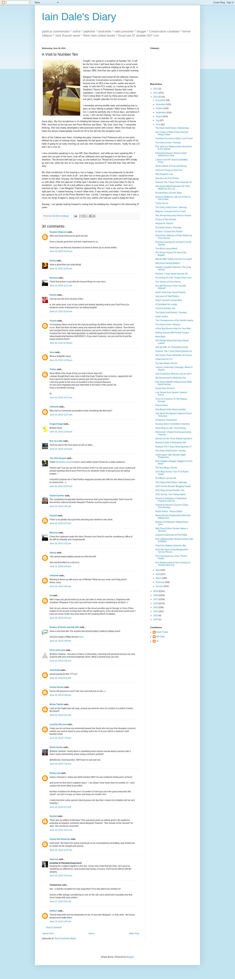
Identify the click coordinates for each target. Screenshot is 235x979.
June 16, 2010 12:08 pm (61, 343)
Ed (51, 595)
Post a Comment (54, 927)
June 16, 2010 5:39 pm (60, 641)
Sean (52, 352)
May (158, 570)
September (161, 112)
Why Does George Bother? (167, 263)
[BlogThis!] (84, 216)
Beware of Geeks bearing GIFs (64, 627)
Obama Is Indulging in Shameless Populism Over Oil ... (171, 499)
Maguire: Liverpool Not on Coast (170, 211)
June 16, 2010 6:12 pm (60, 678)
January (160, 586)
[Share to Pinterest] (94, 216)
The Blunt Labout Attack (166, 248)
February (160, 582)
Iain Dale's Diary (79, 16)
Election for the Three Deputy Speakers (173, 438)
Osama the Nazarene (60, 839)
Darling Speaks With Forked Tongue (172, 332)
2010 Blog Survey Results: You (169, 490)
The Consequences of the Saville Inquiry (174, 320)
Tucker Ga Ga (161, 203)
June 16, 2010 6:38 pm (60, 695)
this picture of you (64, 462)
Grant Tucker (162, 632)
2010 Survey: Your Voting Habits (170, 494)
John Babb (55, 670)
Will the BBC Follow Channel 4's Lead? (173, 259)
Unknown (54, 407)
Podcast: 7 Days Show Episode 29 (171, 274)
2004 (156, 611)
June (158, 124)
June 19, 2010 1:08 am (60, 921)
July (158, 120)
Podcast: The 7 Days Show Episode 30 (173, 182)
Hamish (53, 515)
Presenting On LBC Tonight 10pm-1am (173, 277)
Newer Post (48, 933)
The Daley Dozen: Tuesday (168, 142)
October (160, 108)
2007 (156, 599)
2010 (156, 97)
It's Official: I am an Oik (165, 478)
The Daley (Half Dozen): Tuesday (170, 312)
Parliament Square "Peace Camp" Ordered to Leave (171, 154)
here (81, 637)
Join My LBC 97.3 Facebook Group (171, 347)
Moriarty (54, 278)
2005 (156, 607)
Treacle (53, 321)
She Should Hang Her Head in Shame (173, 215)
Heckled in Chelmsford (166, 420)
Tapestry (54, 859)
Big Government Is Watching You (170, 378)
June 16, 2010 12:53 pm (61, 486)
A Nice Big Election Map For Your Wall (173, 328)
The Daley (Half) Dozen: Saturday (171, 207)
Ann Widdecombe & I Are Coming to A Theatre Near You (172, 563)
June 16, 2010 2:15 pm (60, 523)
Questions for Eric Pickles (167, 178)
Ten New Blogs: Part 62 (166, 468)
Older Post (134, 933)
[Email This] (81, 216)
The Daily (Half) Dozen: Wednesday (172, 128)
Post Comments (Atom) (65, 938)
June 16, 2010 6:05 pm (60, 661)
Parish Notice (161, 405)
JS (157, 641)
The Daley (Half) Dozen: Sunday (170, 450)
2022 (156, 89)
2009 (156, 591)
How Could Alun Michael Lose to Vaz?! (173, 374)
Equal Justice (161, 316)
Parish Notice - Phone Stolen (168, 511)
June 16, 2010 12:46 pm (61, 431)
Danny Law (55, 773)
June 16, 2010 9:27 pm (60, 807)
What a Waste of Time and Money (171, 166)
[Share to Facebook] (90, 216)
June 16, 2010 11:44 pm (61, 875)
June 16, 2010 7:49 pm (60, 764)
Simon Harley (56, 747)
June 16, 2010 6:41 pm (60, 715)
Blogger (130, 957)
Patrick (53, 295)
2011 (156, 93)
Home (91, 933)
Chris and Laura (57, 650)
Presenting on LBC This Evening (170, 428)
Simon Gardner (57, 495)
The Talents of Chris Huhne (168, 282)
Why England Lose (164, 174)
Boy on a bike (56, 441)
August (159, 116)
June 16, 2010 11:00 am (61, 268)
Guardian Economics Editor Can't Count (174, 138)
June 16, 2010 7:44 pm (60, 738)
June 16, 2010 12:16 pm (61, 360)
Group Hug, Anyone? (165, 388)
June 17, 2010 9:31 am (60, 901)
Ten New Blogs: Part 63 (166, 363)
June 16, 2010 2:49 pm (60, 566)
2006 (156, 603)
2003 (156, 615)
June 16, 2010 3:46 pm (60, 586)
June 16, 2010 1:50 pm (60, 506)
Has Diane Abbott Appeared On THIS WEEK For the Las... (172, 187)
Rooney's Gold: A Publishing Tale (170, 442)
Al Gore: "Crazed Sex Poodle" (169, 231)
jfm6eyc (53, 911)
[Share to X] (87, 216)
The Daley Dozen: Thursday (168, 227)
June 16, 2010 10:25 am (61, 251)
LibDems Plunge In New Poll (168, 170)
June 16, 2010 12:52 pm (61, 449)
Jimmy (53, 552)
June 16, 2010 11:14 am (61, 285)
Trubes (53, 369)
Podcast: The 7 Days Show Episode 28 (173, 351)
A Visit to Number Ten (165, 308)
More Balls (160, 336)
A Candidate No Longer (166, 304)
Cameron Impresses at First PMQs (171, 535)
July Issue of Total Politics (167, 296)
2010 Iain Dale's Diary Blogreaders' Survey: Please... (171, 550)
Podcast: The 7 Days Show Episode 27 (173, 446)
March (159, 578)
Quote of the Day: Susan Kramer (170, 292)
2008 (156, 595)
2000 (156, 619)
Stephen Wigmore (58, 232)
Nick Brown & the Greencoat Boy (170, 409)
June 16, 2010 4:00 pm (60, 618)
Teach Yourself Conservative (168, 300)
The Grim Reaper (58, 458)
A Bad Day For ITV (163, 359)
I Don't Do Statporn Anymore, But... (171, 545)
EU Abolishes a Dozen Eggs (168, 193)
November (161, 104)
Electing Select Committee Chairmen (172, 424)
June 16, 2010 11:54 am (61, 311)
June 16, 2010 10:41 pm (61, 830)
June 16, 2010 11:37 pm (61, 850)
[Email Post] (75, 216)
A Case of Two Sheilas (165, 219)
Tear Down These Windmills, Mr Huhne (173, 355)
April (158, 574)
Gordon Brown (57, 687)
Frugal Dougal (56, 424)
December (161, 100)
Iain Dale (160, 636)
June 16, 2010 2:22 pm (60, 543)
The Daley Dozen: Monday (167, 324)
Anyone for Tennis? (164, 223)
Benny (53, 260)
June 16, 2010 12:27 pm (61, 397)
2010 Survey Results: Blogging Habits (173, 486)
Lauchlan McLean (58, 724)
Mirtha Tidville (56, 704)
